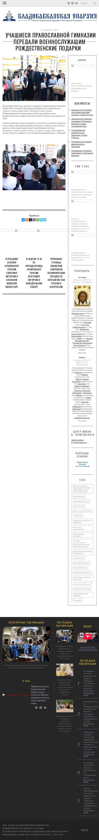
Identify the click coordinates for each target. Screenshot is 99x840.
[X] (30, 219)
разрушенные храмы (82, 572)
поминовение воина (81, 584)
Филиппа (86, 391)
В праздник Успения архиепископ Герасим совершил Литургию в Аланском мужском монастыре (12, 272)
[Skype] (41, 219)
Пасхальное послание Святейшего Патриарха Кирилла (82, 153)
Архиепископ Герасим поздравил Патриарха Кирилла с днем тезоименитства (81, 122)
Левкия (85, 379)
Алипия (79, 395)
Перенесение (78, 313)
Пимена (84, 375)
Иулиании (85, 386)
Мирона (78, 372)
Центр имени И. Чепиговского (79, 441)
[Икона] (82, 307)
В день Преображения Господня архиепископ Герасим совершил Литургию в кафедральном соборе (91, 798)
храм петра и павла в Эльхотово (82, 578)
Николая (85, 402)
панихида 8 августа (81, 501)
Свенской (76, 409)
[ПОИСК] (94, 3)
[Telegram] (44, 219)
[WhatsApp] (37, 219)
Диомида (87, 322)
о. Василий (77, 516)
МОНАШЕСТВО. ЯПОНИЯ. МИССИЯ (88, 648)
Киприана (87, 393)
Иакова (89, 338)
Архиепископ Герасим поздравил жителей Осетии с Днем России (82, 112)
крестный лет (78, 506)
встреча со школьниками (78, 528)
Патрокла (81, 384)
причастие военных (81, 589)
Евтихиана (77, 393)
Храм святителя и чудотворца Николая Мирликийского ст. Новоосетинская (82, 489)
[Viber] (34, 219)
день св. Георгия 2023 (82, 511)
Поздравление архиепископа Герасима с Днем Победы (79, 134)
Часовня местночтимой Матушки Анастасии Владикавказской (81, 544)
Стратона (78, 391)
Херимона (84, 329)
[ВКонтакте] (23, 219)
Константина (76, 334)
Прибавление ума (82, 418)
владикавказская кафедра (80, 595)
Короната (76, 381)
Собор (88, 397)
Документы (82, 103)
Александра (76, 336)
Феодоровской (81, 341)
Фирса (78, 379)
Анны (79, 338)
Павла (77, 386)
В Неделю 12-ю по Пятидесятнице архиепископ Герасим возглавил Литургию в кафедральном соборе (34, 272)
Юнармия (77, 600)
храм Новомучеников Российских (82, 552)
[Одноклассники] (26, 219)
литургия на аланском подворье (82, 521)
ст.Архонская (78, 558)
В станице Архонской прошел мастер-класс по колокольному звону (90, 770)
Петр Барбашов (79, 568)
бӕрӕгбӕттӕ (78, 497)
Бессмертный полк (81, 563)
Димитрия (76, 407)
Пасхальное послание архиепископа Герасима (81, 144)
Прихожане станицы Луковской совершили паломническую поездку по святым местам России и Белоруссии (56, 272)
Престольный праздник (78, 535)
